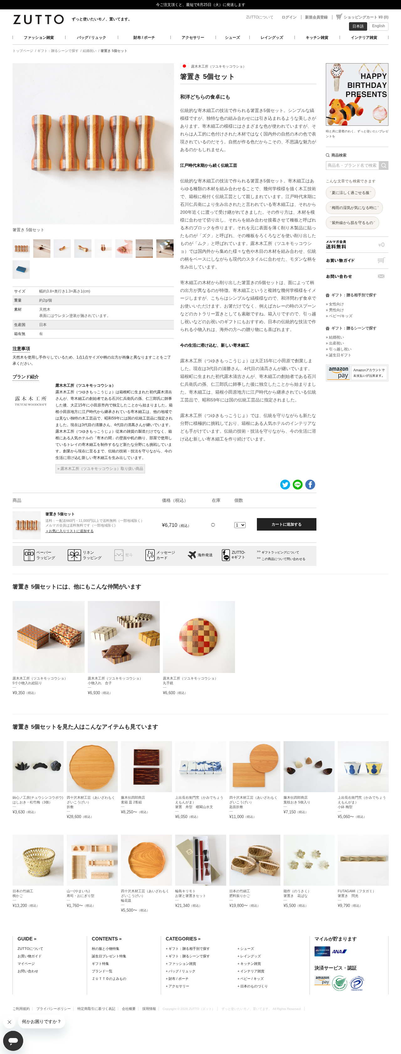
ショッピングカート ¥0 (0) (366, 17)
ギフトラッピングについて (280, 552)
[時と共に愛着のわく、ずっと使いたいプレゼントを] (357, 61)
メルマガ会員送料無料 (357, 244)
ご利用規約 (21, 1009)
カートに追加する (287, 524)
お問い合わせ (357, 276)
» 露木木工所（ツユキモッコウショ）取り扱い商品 (100, 468)
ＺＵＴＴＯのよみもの (109, 978)
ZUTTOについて (259, 17)
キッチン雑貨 (317, 37)
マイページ (26, 963)
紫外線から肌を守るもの (352, 223)
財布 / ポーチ (144, 37)
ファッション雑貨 (39, 37)
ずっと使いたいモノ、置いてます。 (102, 19)
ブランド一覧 (102, 971)
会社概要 (129, 1009)
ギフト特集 (100, 963)
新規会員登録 (316, 17)
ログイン (289, 17)
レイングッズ (272, 37)
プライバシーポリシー (53, 1009)
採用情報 (149, 1009)
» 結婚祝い (335, 337)
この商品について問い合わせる (283, 559)
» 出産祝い (335, 343)
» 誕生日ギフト (339, 355)
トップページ (23, 51)
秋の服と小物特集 (105, 948)
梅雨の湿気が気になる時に (354, 208)
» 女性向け (335, 304)
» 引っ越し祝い (339, 349)
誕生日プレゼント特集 (109, 956)
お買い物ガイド (357, 260)
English (378, 26)
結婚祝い (89, 51)
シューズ (232, 37)
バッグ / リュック (91, 37)
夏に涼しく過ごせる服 (350, 193)
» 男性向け (335, 310)
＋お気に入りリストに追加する (69, 531)
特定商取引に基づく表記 (96, 1009)
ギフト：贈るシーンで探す (58, 51)
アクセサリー (193, 37)
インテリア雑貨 (364, 37)
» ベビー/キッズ (339, 316)
